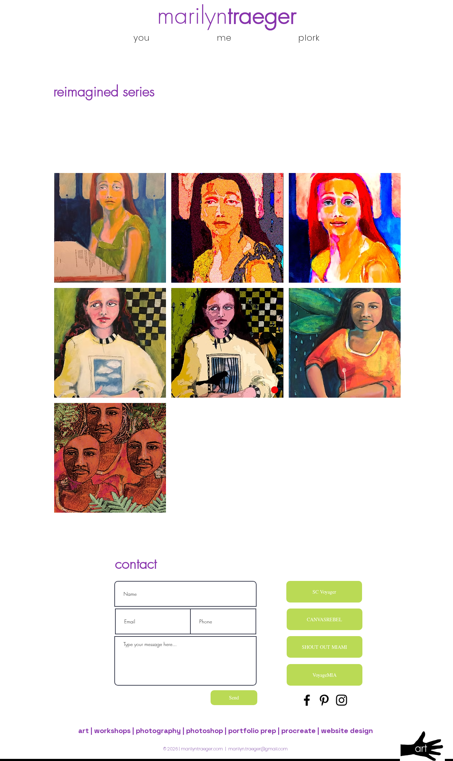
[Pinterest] (324, 700)
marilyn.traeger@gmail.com (258, 749)
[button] (110, 228)
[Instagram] (341, 700)
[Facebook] (306, 700)
